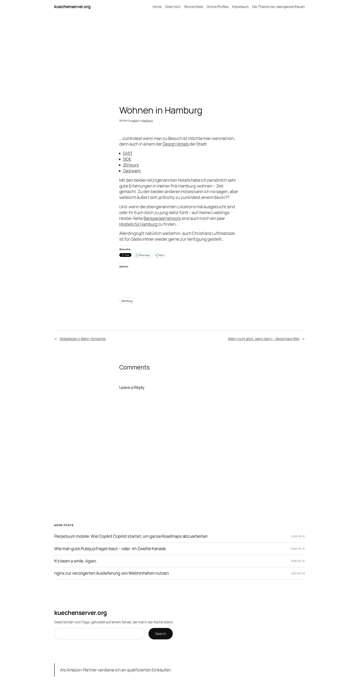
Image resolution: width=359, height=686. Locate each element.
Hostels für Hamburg (138, 224)
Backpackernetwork (162, 218)
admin (135, 120)
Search (160, 633)
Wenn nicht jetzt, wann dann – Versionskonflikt (263, 338)
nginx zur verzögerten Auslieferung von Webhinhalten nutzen (111, 573)
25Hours (131, 165)
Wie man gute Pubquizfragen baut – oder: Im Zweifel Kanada (110, 548)
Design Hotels (176, 144)
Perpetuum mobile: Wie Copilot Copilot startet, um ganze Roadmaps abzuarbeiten (131, 536)
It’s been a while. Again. (75, 561)
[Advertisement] (179, 52)
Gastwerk (132, 171)
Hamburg (147, 120)
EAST (128, 153)
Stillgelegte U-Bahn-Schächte (83, 338)
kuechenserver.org (72, 6)
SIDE (127, 159)
